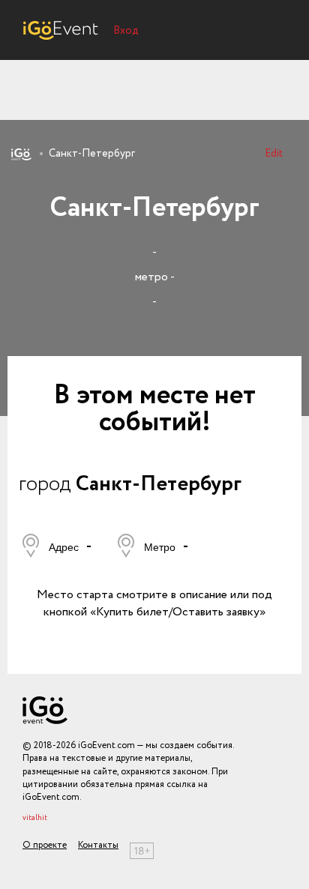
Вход (126, 30)
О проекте (44, 845)
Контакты (98, 845)
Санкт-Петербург (92, 153)
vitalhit (34, 818)
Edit (274, 153)
